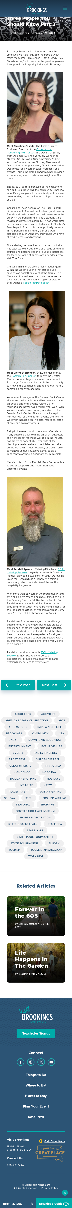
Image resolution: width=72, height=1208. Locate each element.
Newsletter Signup (36, 1033)
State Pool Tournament (35, 837)
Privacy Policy (49, 1188)
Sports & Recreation (35, 817)
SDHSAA (9, 798)
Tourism (14, 850)
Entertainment (19, 746)
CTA (61, 733)
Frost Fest (17, 759)
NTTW (48, 785)
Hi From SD (53, 766)
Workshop (36, 856)
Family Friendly (45, 753)
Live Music (26, 785)
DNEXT (13, 740)
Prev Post (22, 685)
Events (18, 753)
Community (40, 733)
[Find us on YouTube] (51, 1065)
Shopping (47, 804)
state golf (35, 830)
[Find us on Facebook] (20, 1065)
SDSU (28, 798)
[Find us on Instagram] (31, 1065)
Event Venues (51, 746)
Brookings (14, 733)
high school (23, 772)
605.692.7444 (15, 1165)
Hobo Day (49, 772)
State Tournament (25, 843)
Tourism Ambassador (46, 850)
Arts (61, 720)
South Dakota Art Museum (35, 811)
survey (54, 843)
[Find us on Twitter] (41, 1065)
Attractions (17, 727)
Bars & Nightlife (49, 727)
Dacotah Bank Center (24, 376)
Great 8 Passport (22, 766)
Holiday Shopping (23, 779)
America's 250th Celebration (26, 720)
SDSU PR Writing (54, 798)
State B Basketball (22, 824)
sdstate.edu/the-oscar (36, 283)
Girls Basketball (48, 759)
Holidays (53, 779)
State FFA (55, 824)
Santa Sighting (50, 792)
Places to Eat (19, 792)
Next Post (50, 685)
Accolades (23, 714)
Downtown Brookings (45, 740)
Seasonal (23, 804)
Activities (48, 714)
